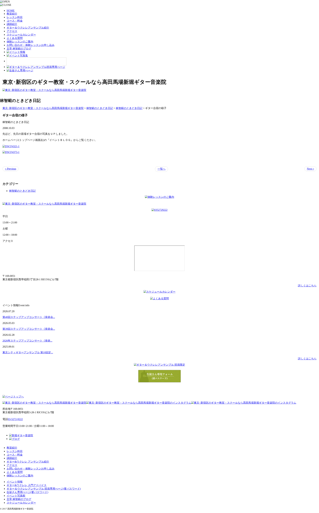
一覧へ (161, 168)
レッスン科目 (15, 17)
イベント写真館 (16, 495)
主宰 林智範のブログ (19, 48)
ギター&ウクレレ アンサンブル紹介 (28, 461)
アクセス (12, 31)
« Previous (10, 168)
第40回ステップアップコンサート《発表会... (28, 317)
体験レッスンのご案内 (20, 41)
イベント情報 (15, 481)
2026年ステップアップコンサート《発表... (27, 340)
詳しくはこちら (307, 285)
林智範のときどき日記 (22, 190)
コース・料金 (15, 20)
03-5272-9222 (15, 419)
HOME (11, 10)
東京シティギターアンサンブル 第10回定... (27, 352)
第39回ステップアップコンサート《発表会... (28, 328)
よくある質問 (15, 38)
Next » (310, 168)
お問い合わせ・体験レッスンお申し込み (30, 45)
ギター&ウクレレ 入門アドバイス (27, 485)
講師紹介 (12, 24)
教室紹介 (12, 13)
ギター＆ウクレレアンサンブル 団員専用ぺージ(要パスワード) (44, 488)
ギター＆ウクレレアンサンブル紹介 (28, 27)
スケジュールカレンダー (21, 34)
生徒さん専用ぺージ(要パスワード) (27, 492)
